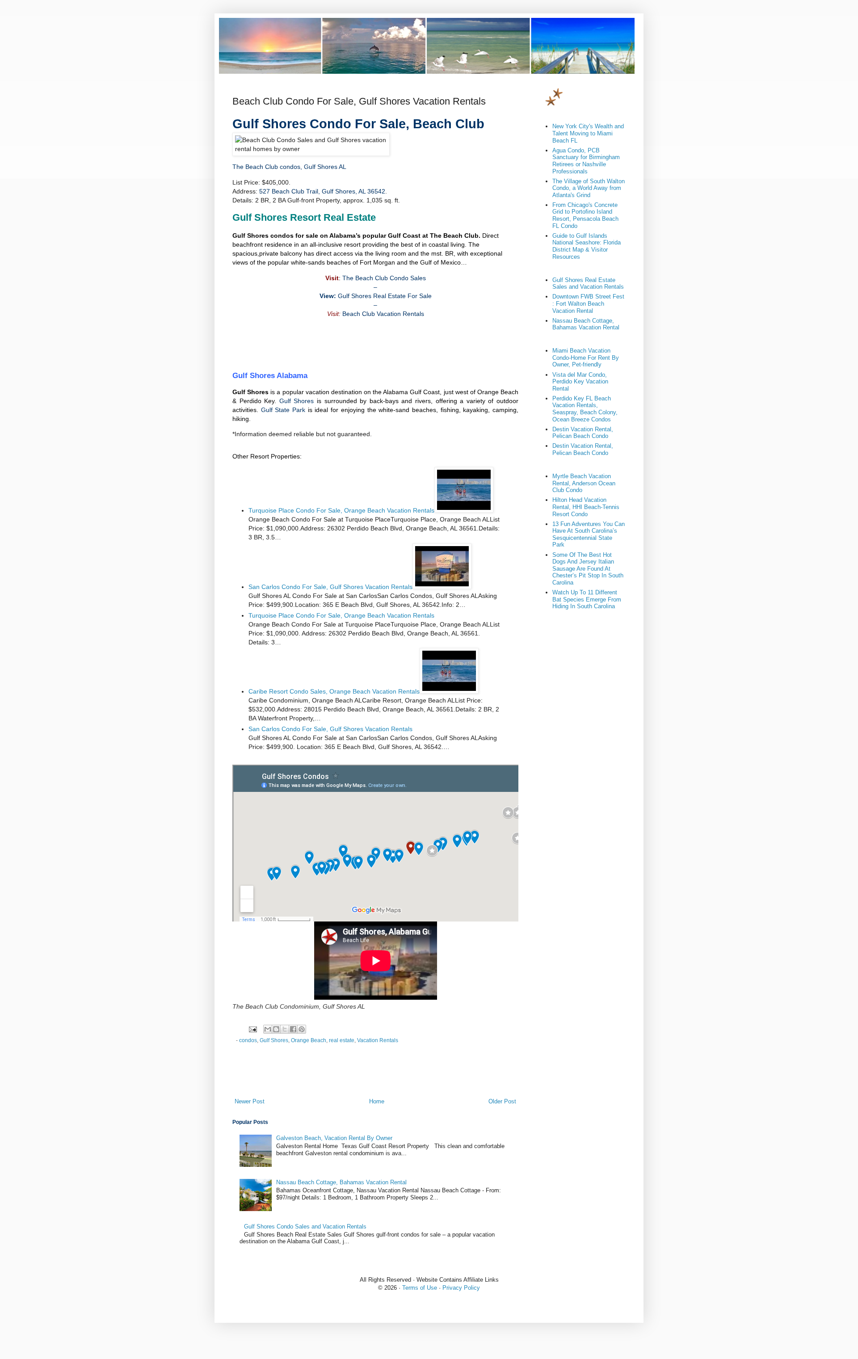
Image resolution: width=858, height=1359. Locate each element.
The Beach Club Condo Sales (384, 278)
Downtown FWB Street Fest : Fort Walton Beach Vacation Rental (588, 303)
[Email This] (267, 1029)
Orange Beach (308, 1040)
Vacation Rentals (377, 1040)
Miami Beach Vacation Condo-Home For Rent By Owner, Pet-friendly (585, 357)
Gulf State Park (283, 409)
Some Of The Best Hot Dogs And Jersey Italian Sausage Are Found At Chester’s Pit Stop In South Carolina (587, 568)
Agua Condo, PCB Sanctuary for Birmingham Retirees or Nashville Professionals (586, 161)
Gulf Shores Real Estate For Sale (385, 295)
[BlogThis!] (276, 1029)
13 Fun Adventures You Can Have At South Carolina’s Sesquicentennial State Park (588, 534)
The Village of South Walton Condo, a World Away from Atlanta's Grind (588, 188)
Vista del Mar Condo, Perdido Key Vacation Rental (580, 381)
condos (248, 1040)
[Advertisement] (375, 344)
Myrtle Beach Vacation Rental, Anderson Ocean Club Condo (583, 483)
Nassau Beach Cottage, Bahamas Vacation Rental (341, 1182)
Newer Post (250, 1101)
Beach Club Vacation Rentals (383, 313)
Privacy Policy (461, 1287)
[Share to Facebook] (293, 1029)
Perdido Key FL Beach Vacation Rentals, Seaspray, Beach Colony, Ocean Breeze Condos (585, 409)
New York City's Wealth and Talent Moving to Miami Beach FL (588, 133)
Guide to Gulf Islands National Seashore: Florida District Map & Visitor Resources (586, 246)
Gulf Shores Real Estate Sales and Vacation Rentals (588, 283)
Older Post (502, 1101)
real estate (341, 1040)
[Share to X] (284, 1029)
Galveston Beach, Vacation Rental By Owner (334, 1138)
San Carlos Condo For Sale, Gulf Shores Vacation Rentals (330, 586)
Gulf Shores (296, 400)
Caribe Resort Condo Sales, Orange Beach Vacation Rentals (334, 691)
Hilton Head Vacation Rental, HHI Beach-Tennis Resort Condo (585, 506)
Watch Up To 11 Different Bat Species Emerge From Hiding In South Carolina (586, 599)
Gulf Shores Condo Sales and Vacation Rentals (305, 1226)
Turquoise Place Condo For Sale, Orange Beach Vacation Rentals (341, 510)
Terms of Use (419, 1287)
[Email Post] (252, 1028)
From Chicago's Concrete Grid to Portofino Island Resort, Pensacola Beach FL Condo (585, 215)
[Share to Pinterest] (301, 1029)
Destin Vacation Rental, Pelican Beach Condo (582, 433)
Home (376, 1101)
